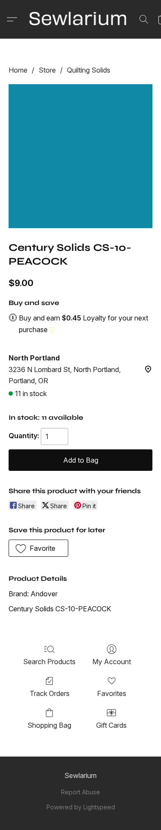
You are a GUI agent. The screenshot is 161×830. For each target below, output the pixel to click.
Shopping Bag (49, 725)
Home (18, 70)
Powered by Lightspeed (80, 807)
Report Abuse (80, 792)
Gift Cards (111, 725)
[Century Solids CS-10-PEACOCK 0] (80, 156)
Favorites (111, 693)
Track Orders (50, 693)
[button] (80, 19)
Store (47, 70)
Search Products (49, 661)
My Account (111, 661)
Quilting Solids (88, 70)
